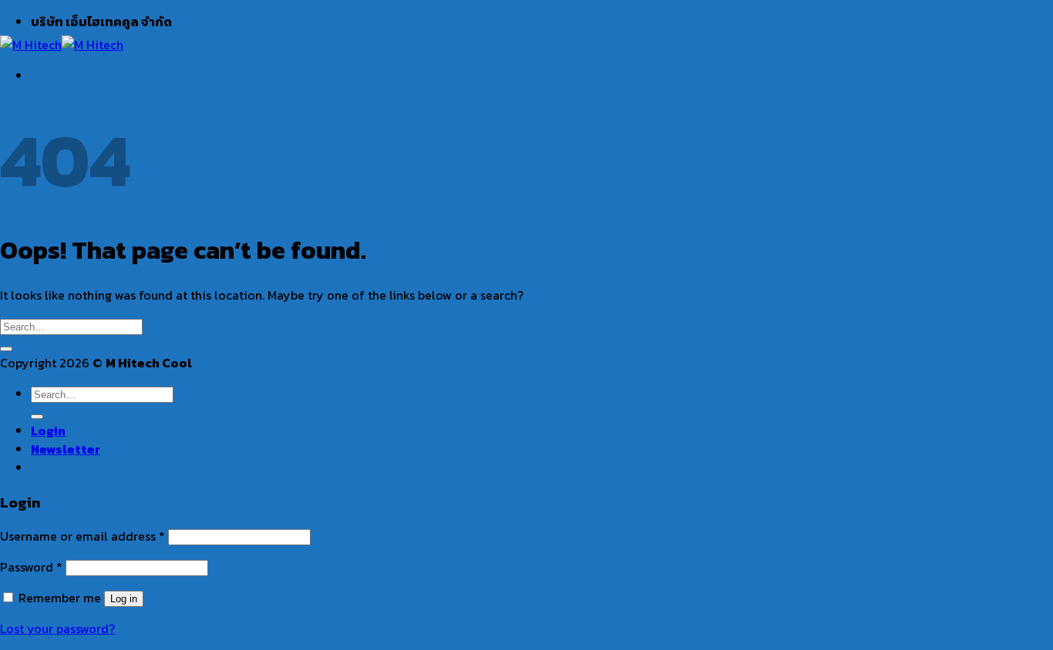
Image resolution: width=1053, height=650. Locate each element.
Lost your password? (57, 628)
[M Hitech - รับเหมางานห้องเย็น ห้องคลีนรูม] (61, 44)
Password (31, 567)
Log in (123, 599)
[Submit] (6, 349)
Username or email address (82, 536)
